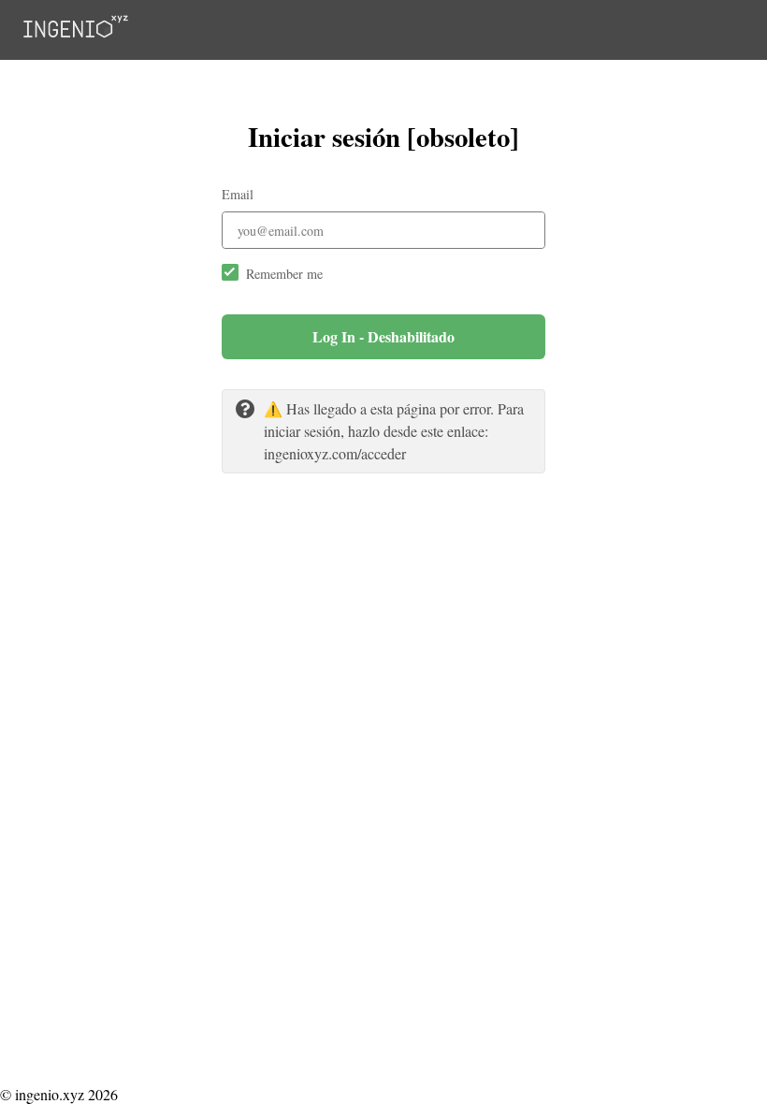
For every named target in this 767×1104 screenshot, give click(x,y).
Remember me (284, 274)
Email (237, 194)
